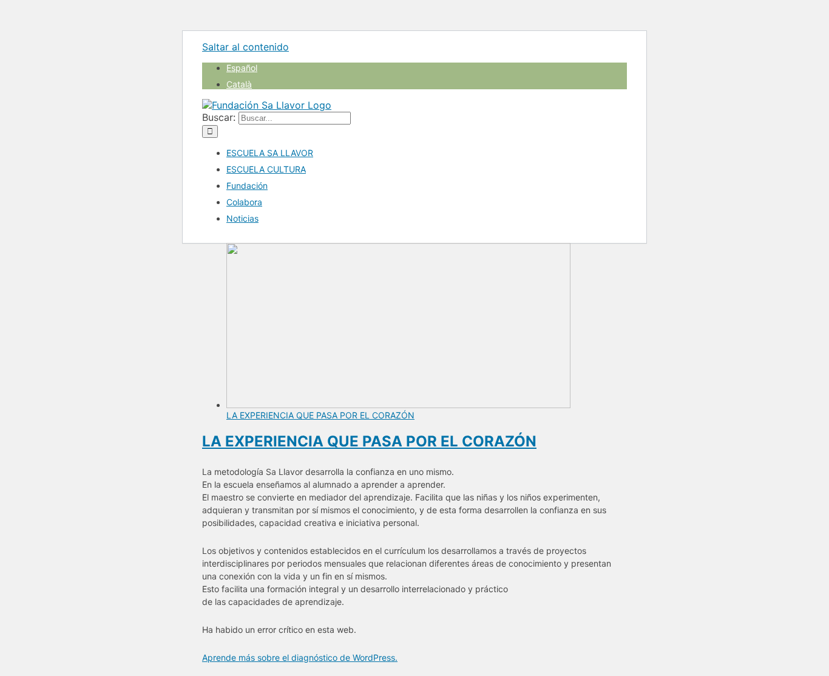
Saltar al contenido (245, 47)
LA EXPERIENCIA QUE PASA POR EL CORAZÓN (320, 415)
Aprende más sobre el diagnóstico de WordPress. (300, 657)
